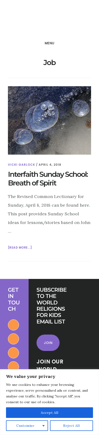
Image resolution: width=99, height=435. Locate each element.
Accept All (49, 412)
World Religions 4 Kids (38, 20)
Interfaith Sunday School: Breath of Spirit (48, 178)
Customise (25, 425)
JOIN (48, 342)
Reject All (71, 425)
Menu (50, 43)
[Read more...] (20, 247)
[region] (49, 402)
